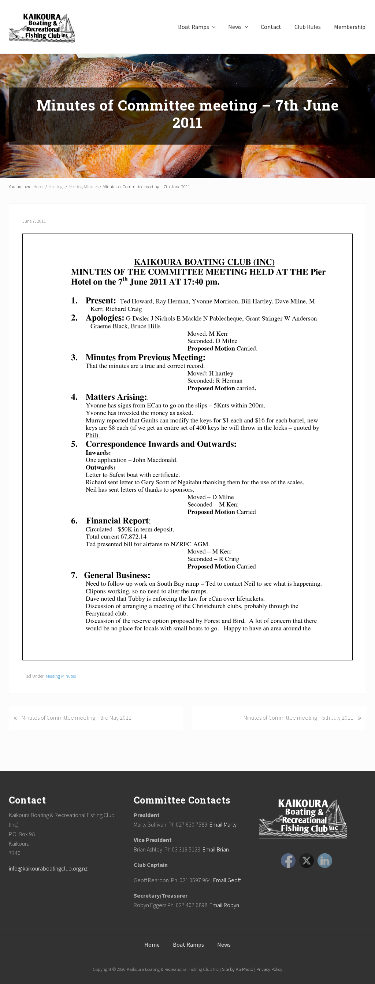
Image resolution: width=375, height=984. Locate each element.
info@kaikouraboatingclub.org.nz (48, 868)
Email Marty (223, 824)
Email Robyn (224, 905)
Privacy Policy (268, 969)
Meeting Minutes (61, 676)
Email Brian (216, 849)
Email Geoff (227, 880)
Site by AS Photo (237, 969)
